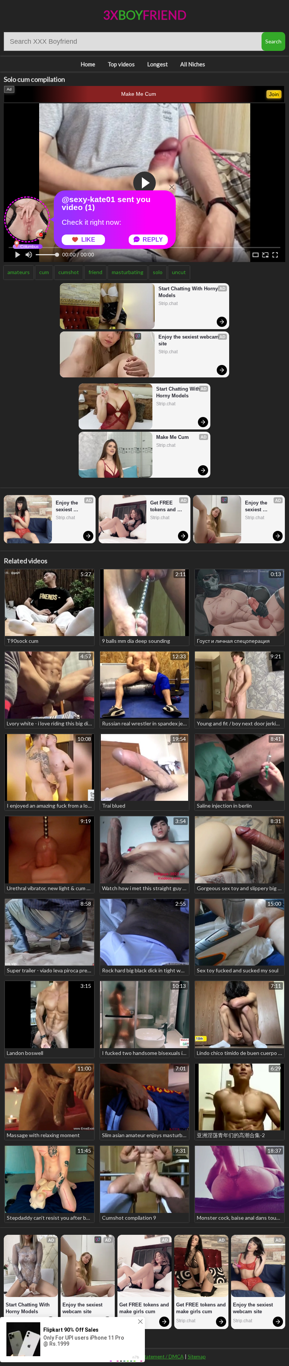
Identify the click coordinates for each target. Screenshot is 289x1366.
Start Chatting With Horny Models (188, 292)
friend (95, 272)
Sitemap (197, 1357)
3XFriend (144, 15)
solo (158, 272)
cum (44, 272)
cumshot (68, 272)
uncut (179, 272)
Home (88, 64)
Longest (157, 64)
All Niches (192, 64)
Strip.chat (168, 303)
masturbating (127, 272)
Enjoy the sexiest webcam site (189, 340)
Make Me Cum (138, 94)
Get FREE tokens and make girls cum (168, 506)
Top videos (121, 64)
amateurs (19, 272)
